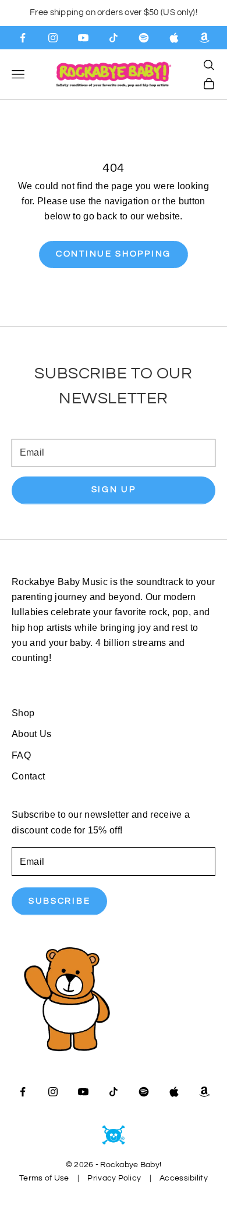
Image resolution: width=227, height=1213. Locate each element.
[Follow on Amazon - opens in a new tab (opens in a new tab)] (204, 38)
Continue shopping (113, 254)
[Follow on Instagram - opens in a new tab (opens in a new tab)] (53, 38)
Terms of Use (44, 1178)
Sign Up (113, 489)
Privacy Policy (114, 1178)
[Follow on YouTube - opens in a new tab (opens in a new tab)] (83, 38)
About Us (32, 734)
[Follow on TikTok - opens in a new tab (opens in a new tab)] (113, 38)
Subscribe (59, 901)
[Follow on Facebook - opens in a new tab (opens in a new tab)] (23, 38)
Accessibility (183, 1178)
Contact (28, 776)
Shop (23, 713)
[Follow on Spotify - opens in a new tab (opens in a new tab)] (144, 38)
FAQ (21, 755)
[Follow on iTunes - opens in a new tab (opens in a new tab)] (174, 38)
